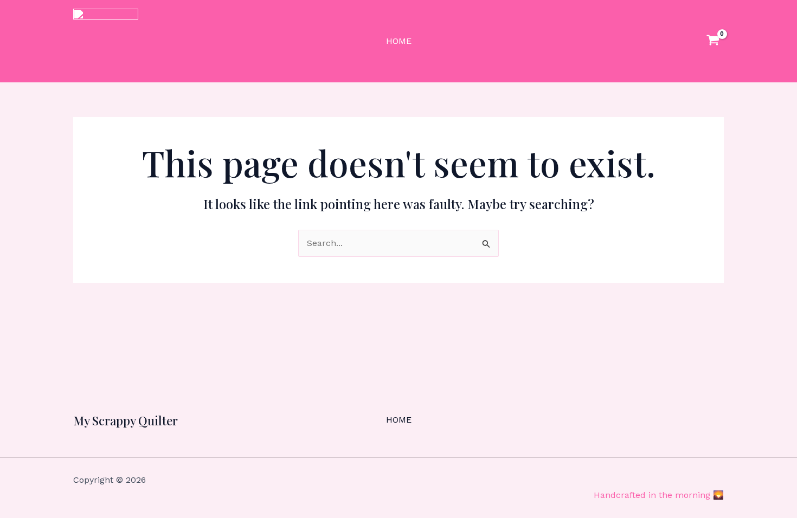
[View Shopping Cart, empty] (713, 41)
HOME (399, 41)
